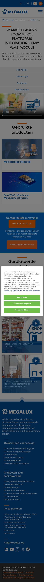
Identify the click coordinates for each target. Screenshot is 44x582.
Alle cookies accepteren (22, 303)
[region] (22, 291)
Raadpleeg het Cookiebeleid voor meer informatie (22, 290)
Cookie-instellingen (22, 310)
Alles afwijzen (22, 297)
